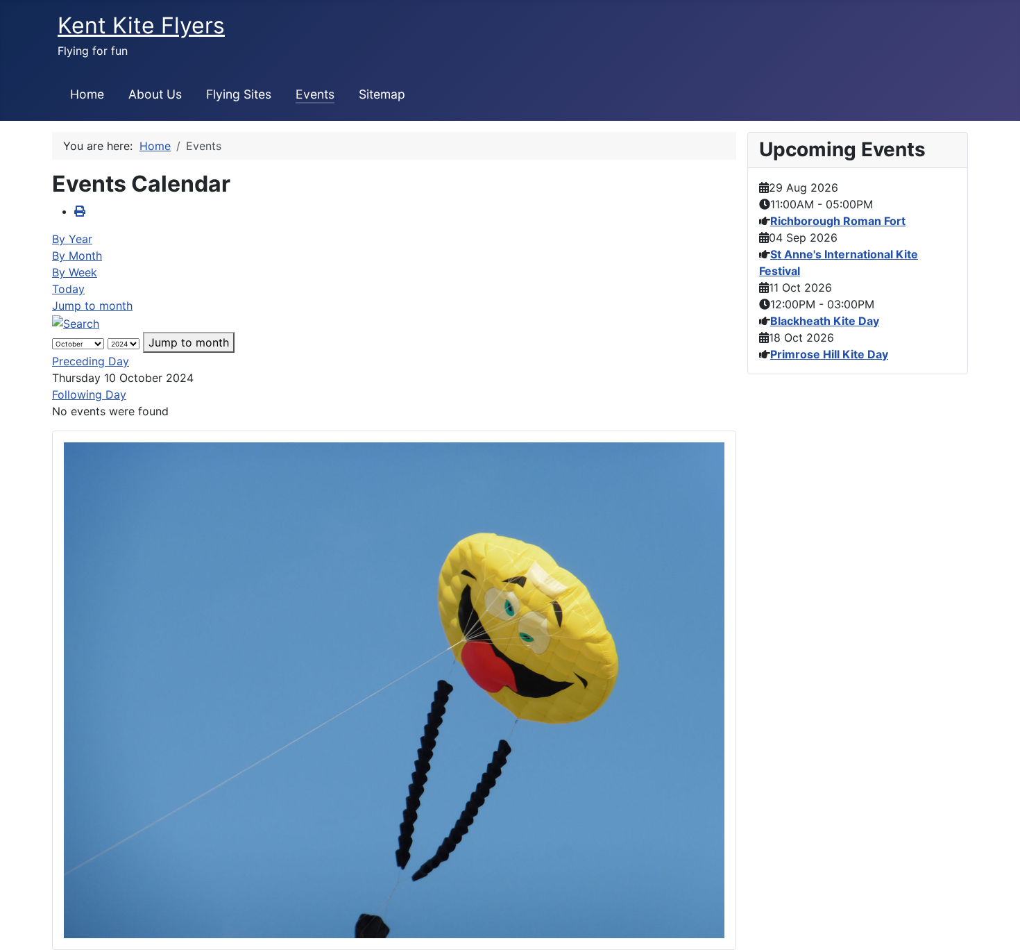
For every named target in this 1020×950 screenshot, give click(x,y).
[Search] (75, 322)
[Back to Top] (996, 924)
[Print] (79, 211)
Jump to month (92, 305)
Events (315, 94)
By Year (72, 239)
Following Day (89, 394)
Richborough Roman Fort (838, 221)
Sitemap (382, 94)
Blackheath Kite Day (824, 321)
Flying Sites (238, 94)
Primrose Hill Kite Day (829, 354)
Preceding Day (90, 361)
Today (68, 289)
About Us (155, 94)
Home (87, 94)
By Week (74, 272)
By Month (77, 255)
